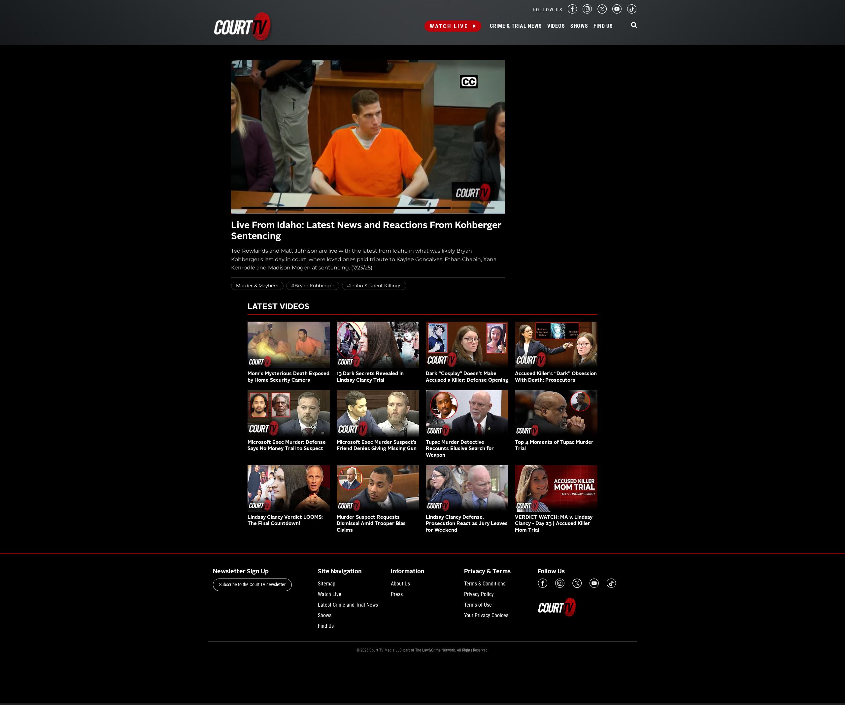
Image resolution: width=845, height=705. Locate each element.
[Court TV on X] (602, 12)
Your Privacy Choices (486, 615)
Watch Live (449, 26)
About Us (400, 584)
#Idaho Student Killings (374, 285)
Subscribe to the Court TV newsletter (252, 584)
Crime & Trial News (516, 26)
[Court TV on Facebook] (572, 12)
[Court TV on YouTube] (617, 12)
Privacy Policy (479, 594)
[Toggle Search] (634, 25)
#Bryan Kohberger (312, 285)
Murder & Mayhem (257, 285)
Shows (579, 26)
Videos (556, 26)
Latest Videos (278, 307)
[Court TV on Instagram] (587, 12)
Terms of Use (478, 605)
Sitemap (326, 584)
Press (397, 594)
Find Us (603, 26)
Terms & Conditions (484, 584)
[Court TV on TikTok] (631, 12)
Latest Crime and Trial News (348, 605)
